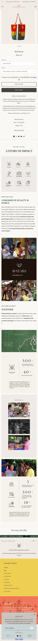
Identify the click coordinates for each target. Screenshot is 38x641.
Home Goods (7, 573)
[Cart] (35, 7)
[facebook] (18, 636)
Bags (5, 570)
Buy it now (19, 90)
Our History (7, 582)
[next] (21, 46)
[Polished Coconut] (19, 6)
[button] (24, 136)
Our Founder (7, 591)
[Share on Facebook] (14, 136)
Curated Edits (7, 576)
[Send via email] (21, 136)
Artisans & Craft (8, 585)
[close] (34, 614)
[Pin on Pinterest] (19, 136)
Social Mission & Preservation (11, 588)
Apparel (6, 567)
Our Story (6, 579)
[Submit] (31, 628)
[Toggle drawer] (2, 6)
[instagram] (20, 636)
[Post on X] (16, 136)
